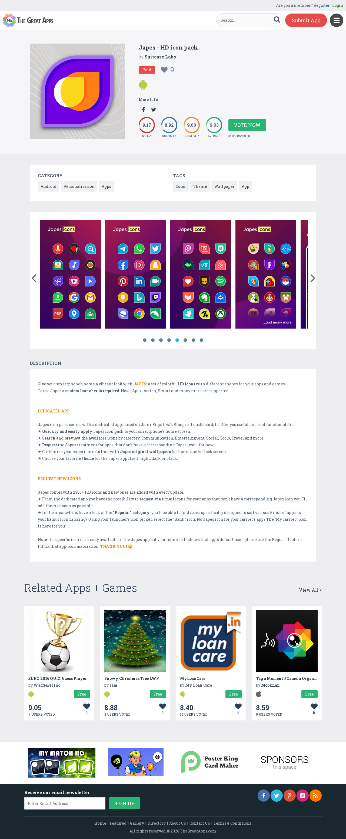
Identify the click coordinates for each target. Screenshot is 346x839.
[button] (33, 277)
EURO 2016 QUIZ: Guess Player (57, 678)
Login (337, 5)
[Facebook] (264, 795)
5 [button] (177, 340)
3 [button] (161, 340)
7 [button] (193, 340)
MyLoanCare (192, 678)
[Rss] (316, 795)
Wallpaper (224, 186)
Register (322, 5)
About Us (177, 823)
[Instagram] (303, 795)
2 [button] (152, 340)
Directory (157, 823)
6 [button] (185, 340)
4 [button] (169, 340)
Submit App (306, 20)
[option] (70, 275)
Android (48, 186)
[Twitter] (277, 795)
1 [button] (144, 340)
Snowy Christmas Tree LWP (131, 678)
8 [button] (201, 340)
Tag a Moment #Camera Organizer (289, 678)
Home (100, 823)
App (245, 186)
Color (181, 186)
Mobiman (270, 685)
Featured (118, 823)
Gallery (137, 823)
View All (309, 590)
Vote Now (247, 125)
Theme (200, 186)
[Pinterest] (290, 795)
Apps (106, 186)
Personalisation (79, 186)
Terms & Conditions (233, 823)
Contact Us (199, 823)
